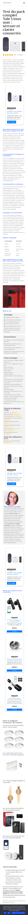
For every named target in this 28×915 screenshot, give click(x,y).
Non (9, 912)
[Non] (26, 909)
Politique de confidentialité (18, 912)
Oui (5, 912)
